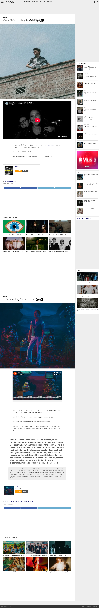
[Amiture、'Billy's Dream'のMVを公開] (37, 233)
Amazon (18, 170)
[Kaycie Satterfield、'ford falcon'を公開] (60, 570)
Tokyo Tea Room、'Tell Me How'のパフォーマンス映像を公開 (17, 251)
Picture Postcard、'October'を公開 (57, 555)
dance (6, 502)
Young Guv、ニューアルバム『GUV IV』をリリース (15, 235)
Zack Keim (50, 145)
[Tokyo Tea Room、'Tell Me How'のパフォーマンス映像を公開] (14, 250)
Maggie (17, 166)
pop (6, 181)
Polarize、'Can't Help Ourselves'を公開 (58, 251)
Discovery (50, 2)
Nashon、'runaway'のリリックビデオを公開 (36, 251)
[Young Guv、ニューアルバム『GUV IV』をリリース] (14, 233)
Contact (89, 606)
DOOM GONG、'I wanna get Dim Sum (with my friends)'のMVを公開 (19, 555)
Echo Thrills (16, 502)
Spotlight (35, 2)
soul (33, 502)
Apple (25, 170)
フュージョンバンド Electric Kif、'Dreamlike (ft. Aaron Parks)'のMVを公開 (43, 555)
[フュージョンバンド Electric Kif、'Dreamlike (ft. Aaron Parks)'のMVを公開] (37, 553)
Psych (25, 502)
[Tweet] (54, 187)
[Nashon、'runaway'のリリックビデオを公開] (37, 250)
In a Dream (18, 487)
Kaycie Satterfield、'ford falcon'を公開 (58, 572)
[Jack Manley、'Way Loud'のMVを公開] (60, 233)
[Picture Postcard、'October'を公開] (60, 553)
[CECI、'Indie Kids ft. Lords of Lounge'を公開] (37, 570)
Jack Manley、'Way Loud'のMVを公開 (57, 235)
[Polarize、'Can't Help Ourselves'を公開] (60, 250)
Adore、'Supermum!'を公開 (9, 572)
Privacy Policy (95, 606)
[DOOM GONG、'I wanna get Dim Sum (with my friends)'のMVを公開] (14, 553)
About (83, 606)
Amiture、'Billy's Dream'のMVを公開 (34, 235)
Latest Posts (26, 2)
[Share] (20, 187)
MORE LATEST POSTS (83, 218)
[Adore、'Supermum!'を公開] (14, 570)
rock (29, 502)
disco (10, 502)
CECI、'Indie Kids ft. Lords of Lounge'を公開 (36, 572)
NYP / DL (42, 2)
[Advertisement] (49, 8)
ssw (8, 181)
